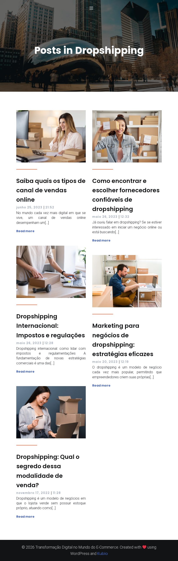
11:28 (57, 493)
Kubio (102, 553)
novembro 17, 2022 (33, 493)
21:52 (49, 207)
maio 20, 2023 (105, 362)
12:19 (125, 362)
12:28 (48, 343)
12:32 (124, 217)
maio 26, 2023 (104, 217)
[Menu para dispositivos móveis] (91, 8)
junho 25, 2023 (29, 207)
